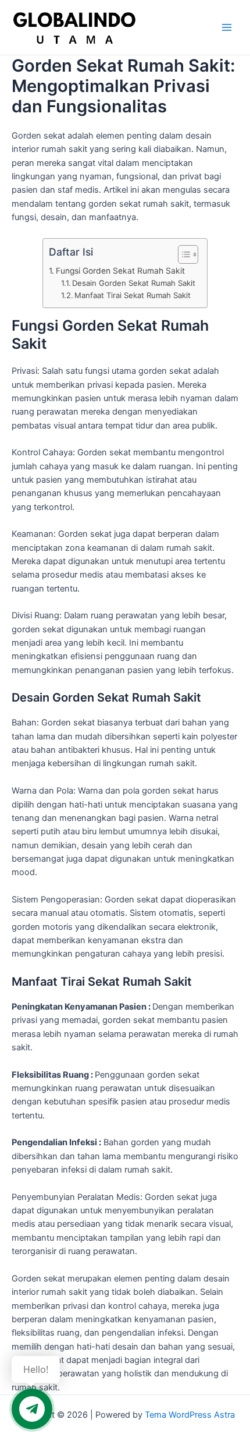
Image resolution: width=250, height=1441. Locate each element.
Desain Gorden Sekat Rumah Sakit (133, 283)
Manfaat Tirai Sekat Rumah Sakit (132, 295)
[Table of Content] (188, 254)
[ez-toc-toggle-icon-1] (182, 254)
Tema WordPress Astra (190, 1415)
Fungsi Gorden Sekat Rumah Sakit (120, 270)
